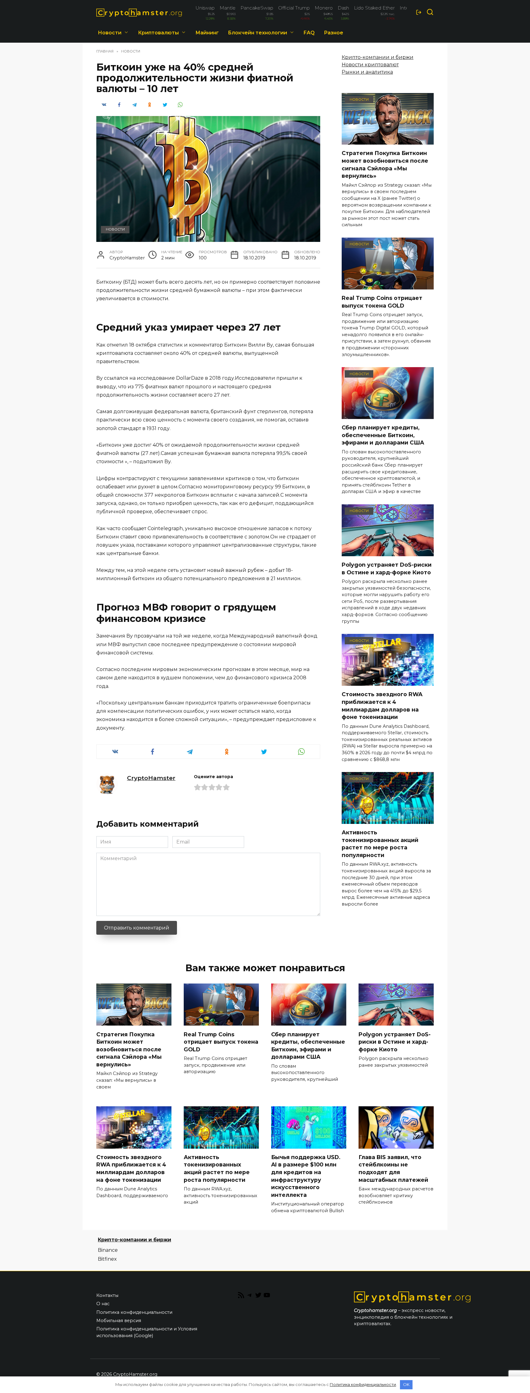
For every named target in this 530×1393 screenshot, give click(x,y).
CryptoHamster (151, 778)
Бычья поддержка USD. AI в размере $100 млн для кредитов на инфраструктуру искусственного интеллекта (305, 1176)
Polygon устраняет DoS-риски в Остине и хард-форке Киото (387, 568)
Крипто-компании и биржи (377, 57)
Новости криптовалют (370, 65)
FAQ (309, 33)
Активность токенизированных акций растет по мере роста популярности (380, 843)
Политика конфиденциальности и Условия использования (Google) (146, 1332)
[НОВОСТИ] (388, 141)
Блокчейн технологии (257, 33)
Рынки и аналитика (367, 72)
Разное (333, 33)
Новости (109, 33)
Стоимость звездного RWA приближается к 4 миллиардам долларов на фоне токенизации (382, 705)
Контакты (107, 1295)
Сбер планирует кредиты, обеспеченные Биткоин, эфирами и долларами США (383, 435)
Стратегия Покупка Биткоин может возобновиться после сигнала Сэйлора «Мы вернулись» (385, 164)
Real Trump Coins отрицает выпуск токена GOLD (382, 302)
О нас (102, 1303)
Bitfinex (107, 1259)
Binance (108, 1250)
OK (406, 1384)
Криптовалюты (158, 33)
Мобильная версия (118, 1320)
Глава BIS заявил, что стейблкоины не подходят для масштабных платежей (393, 1168)
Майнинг (207, 33)
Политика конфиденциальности (134, 1312)
